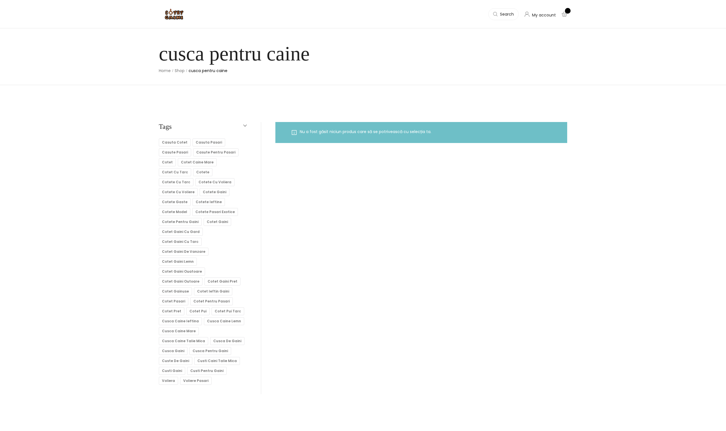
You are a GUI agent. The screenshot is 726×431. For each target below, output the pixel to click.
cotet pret (171, 311)
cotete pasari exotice (215, 211)
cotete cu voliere (178, 192)
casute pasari (175, 152)
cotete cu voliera (215, 182)
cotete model (174, 211)
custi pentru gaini (206, 370)
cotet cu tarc (175, 172)
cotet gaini (217, 221)
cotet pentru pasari (211, 301)
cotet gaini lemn (178, 261)
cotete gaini (214, 192)
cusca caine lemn (224, 321)
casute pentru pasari (215, 152)
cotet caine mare (197, 162)
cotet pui (197, 311)
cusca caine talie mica (183, 341)
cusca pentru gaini (210, 350)
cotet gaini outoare (180, 281)
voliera (168, 380)
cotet (167, 162)
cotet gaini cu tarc (180, 241)
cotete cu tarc (176, 182)
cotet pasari (173, 301)
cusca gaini (173, 350)
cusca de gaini (227, 341)
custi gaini (172, 370)
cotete (202, 172)
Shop (180, 70)
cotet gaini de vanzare (183, 251)
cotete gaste (174, 201)
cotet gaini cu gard (181, 231)
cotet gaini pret (222, 281)
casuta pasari (209, 142)
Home (165, 70)
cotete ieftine (209, 201)
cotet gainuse (175, 291)
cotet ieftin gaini (213, 291)
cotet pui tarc (228, 311)
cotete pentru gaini (180, 221)
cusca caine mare (179, 331)
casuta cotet (174, 142)
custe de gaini (175, 360)
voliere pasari (195, 380)
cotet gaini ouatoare (182, 271)
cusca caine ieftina (180, 321)
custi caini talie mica (217, 360)
